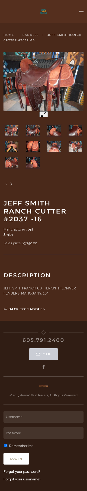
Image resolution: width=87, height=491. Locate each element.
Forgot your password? (21, 472)
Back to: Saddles (26, 309)
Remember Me (20, 446)
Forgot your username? (22, 479)
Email (45, 354)
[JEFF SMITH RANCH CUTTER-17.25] (6, 183)
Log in (16, 458)
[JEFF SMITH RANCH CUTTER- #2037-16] (11, 183)
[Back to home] (43, 11)
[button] (81, 11)
